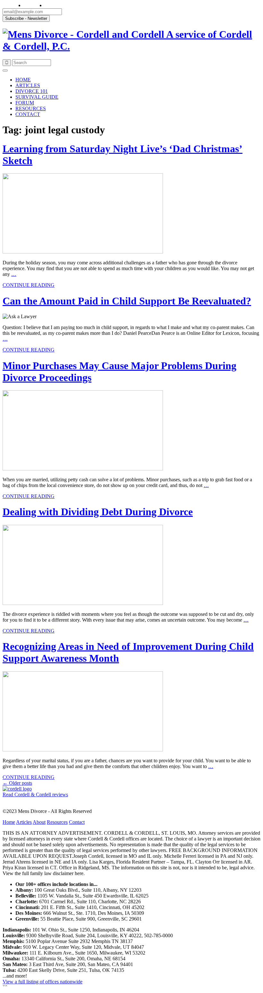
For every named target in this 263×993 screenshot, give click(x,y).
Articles (24, 822)
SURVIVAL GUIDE (36, 97)
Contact (77, 822)
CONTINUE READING (29, 285)
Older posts (17, 783)
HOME (23, 79)
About (39, 822)
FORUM (24, 102)
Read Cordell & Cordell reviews (35, 794)
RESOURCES (30, 108)
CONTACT (27, 114)
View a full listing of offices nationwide (42, 981)
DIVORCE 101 (31, 91)
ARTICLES (27, 85)
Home (9, 822)
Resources (57, 822)
